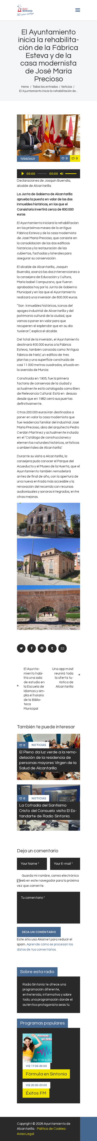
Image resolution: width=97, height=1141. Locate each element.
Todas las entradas (45, 86)
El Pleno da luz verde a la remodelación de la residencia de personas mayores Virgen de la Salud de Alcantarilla (48, 760)
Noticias (66, 86)
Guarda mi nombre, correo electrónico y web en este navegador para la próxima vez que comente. (48, 880)
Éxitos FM (36, 1093)
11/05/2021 (28, 158)
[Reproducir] (23, 173)
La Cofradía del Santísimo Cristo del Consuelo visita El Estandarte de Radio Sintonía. (48, 810)
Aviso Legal (25, 1134)
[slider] (71, 173)
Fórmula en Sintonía (46, 1074)
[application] (48, 173)
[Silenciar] (61, 173)
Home (25, 86)
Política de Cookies (51, 1128)
